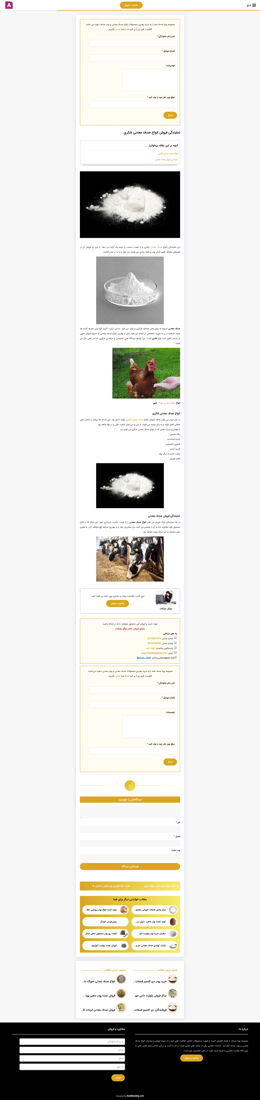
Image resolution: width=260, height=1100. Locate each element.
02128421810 (154, 638)
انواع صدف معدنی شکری (168, 153)
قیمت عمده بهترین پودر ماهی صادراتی (112, 886)
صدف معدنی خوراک (166, 403)
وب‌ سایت (175, 850)
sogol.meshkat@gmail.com (154, 653)
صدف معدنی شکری (135, 419)
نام (178, 822)
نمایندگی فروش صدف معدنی (166, 159)
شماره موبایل (168, 51)
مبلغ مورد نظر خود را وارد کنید (161, 97)
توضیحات (170, 65)
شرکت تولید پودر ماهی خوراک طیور (160, 886)
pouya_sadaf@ (144, 658)
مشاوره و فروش (131, 5)
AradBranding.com (135, 1096)
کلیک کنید (150, 648)
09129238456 (154, 643)
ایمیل (177, 836)
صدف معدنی (156, 247)
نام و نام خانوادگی (166, 36)
